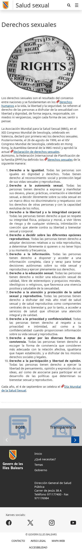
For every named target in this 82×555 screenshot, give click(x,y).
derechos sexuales (60, 159)
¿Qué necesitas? (45, 459)
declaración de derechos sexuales (36, 152)
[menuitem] (77, 5)
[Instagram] (52, 523)
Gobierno (40, 470)
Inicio (38, 454)
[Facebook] (9, 523)
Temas (38, 465)
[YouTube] (73, 523)
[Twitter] (30, 523)
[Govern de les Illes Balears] (7, 5)
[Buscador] (69, 5)
